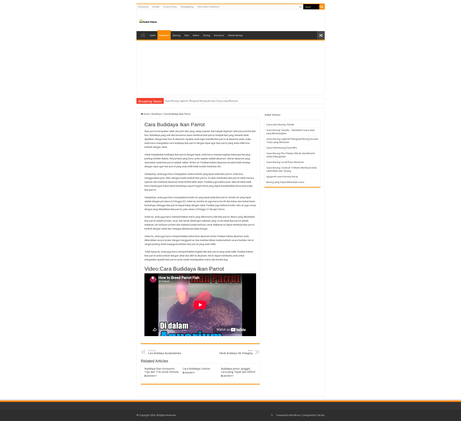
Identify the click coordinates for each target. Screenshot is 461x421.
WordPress (295, 415)
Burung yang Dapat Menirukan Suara (285, 182)
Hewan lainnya (235, 35)
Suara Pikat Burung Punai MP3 (281, 147)
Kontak (155, 7)
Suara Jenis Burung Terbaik (280, 124)
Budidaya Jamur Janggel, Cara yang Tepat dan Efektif (238, 370)
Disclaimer (143, 7)
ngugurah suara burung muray (282, 176)
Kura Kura (219, 35)
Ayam (153, 35)
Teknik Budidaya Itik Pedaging (235, 352)
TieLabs (321, 415)
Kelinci (196, 35)
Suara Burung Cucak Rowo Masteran (285, 162)
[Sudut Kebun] (148, 20)
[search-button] (322, 7)
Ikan (186, 35)
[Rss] (300, 7)
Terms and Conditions (208, 7)
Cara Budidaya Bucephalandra (164, 352)
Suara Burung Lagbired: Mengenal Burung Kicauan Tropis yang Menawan (201, 100)
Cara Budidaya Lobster (197, 368)
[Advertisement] (230, 67)
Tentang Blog (186, 7)
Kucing (206, 35)
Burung (176, 35)
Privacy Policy (170, 7)
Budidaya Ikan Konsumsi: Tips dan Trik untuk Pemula (161, 370)
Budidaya (164, 35)
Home (143, 35)
